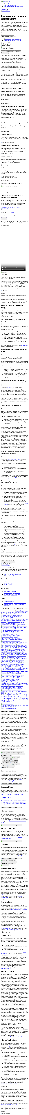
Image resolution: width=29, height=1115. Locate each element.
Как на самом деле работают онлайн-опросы (15, 603)
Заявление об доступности (10, 595)
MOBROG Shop (8, 584)
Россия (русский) (19, 665)
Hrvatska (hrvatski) (15, 641)
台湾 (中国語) (12, 695)
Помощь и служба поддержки (11, 585)
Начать (2, 51)
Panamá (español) (18, 661)
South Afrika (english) (17, 676)
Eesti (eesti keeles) (14, 632)
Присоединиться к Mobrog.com (8, 36)
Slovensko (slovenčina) (18, 675)
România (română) (19, 669)
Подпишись (4, 9)
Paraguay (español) (15, 662)
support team (24, 345)
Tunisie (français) (14, 680)
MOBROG (9, 387)
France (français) (14, 637)
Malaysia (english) (19, 652)
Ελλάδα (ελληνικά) (15, 635)
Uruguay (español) (15, 684)
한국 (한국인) (17, 693)
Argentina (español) (21, 612)
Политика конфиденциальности (12, 593)
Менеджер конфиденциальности (12, 594)
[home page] (6, 1)
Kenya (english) (14, 647)
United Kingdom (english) (20, 683)
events (24, 952)
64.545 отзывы (10, 212)
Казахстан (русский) (22, 646)
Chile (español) (12, 626)
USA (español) (19, 686)
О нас (5, 581)
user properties (4, 953)
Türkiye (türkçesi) (15, 682)
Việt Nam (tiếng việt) (17, 690)
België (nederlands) (16, 616)
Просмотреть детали (17, 783)
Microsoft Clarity (6, 762)
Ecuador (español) (14, 631)
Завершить (18, 51)
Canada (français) (14, 623)
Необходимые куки (7, 757)
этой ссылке (4, 894)
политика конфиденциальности (19, 909)
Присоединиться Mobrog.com (7, 562)
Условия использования (10, 591)
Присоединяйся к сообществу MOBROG (11, 207)
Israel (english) (12, 645)
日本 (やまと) (12, 691)
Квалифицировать (10, 51)
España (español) (14, 634)
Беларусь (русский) (17, 615)
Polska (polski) (12, 667)
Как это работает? (8, 583)
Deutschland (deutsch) (18, 630)
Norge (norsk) (11, 658)
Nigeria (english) (18, 657)
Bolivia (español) (14, 619)
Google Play (15, 477)
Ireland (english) (23, 643)
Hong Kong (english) (17, 639)
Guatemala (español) (16, 638)
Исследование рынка (9, 601)
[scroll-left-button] (2, 218)
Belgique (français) (15, 618)
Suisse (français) (20, 672)
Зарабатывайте (4, 52)
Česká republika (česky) (19, 624)
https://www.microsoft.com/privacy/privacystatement (13, 1036)
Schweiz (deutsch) (15, 671)
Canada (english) (20, 622)
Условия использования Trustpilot (14, 855)
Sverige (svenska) (14, 679)
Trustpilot (5, 765)
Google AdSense (6, 758)
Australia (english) (15, 613)
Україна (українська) (17, 688)
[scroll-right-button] (5, 218)
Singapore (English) (16, 673)
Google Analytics (7, 760)
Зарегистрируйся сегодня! (13, 459)
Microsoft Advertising (7, 764)
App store (9, 477)
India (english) (12, 642)
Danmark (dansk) (19, 628)
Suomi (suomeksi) (14, 677)
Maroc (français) (14, 653)
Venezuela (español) (16, 687)
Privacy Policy (13, 781)
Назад (12, 767)
